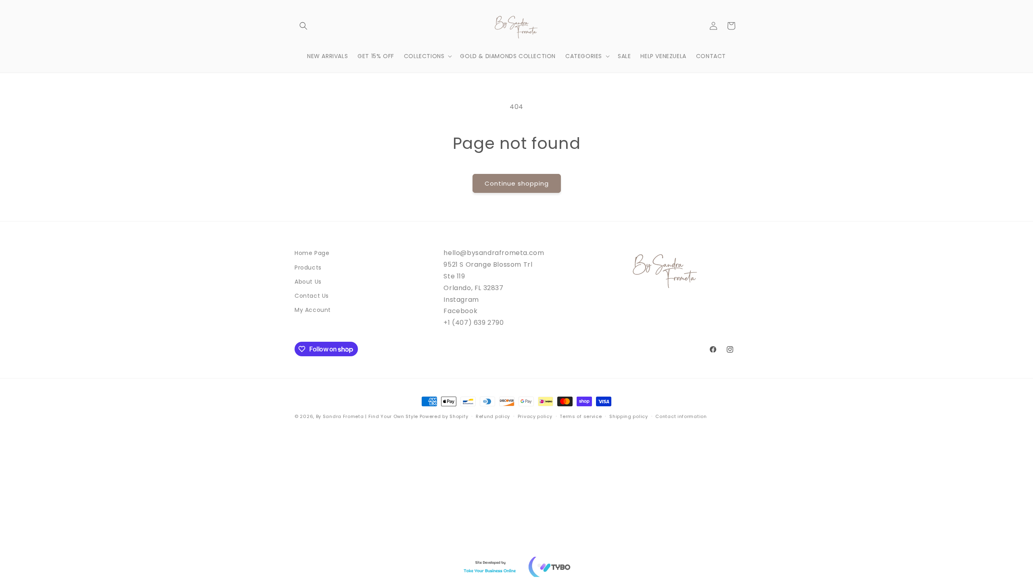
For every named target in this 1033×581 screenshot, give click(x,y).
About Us (308, 282)
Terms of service (581, 416)
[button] (303, 26)
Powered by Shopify (444, 416)
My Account (313, 310)
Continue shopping (517, 183)
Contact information (681, 416)
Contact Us (312, 296)
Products (308, 267)
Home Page (312, 253)
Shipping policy (628, 416)
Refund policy (493, 416)
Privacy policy (535, 416)
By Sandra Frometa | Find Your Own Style (367, 416)
